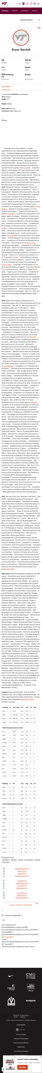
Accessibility (21, 1025)
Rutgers (4, 228)
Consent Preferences (21, 1039)
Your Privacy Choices (21, 1051)
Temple (15, 257)
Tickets (27, 4)
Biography (6, 87)
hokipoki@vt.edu (28, 905)
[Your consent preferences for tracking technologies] (4, 1069)
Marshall (33, 337)
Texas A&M (11, 214)
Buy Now (23, 1068)
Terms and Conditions (21, 1043)
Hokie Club (23, 4)
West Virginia (31, 243)
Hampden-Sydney (28, 699)
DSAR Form (21, 1047)
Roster (35, 11)
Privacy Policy (19, 905)
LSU (24, 168)
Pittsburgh (33, 402)
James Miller (10, 569)
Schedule (24, 11)
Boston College (7, 264)
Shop (31, 4)
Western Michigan (8, 366)
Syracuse (10, 235)
